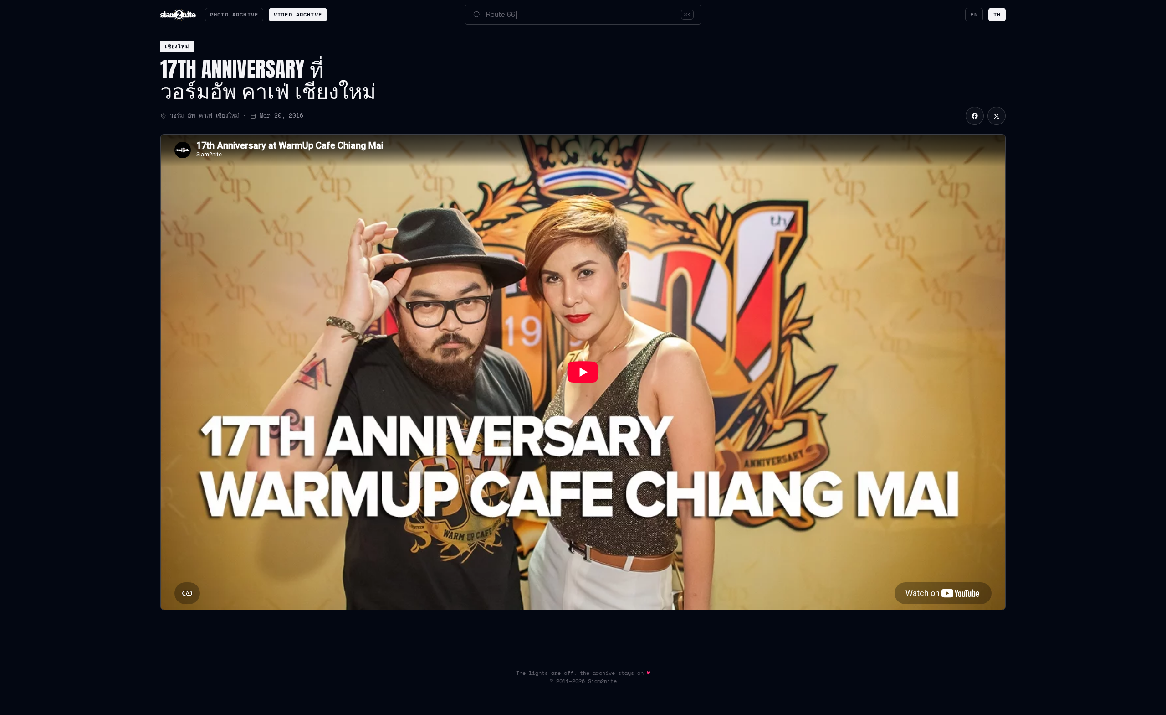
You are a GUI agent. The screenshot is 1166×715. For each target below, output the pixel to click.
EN (973, 14)
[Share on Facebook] (975, 116)
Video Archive (298, 14)
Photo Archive (234, 14)
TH (997, 14)
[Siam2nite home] (178, 14)
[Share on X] (996, 116)
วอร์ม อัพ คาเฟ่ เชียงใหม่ (204, 115)
